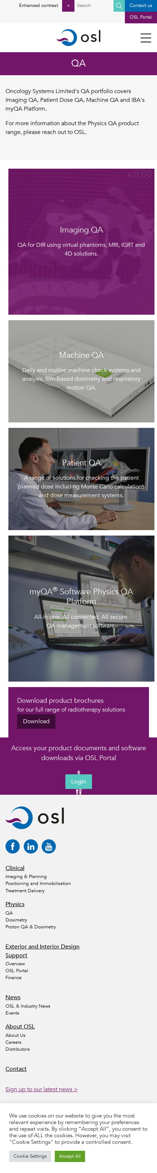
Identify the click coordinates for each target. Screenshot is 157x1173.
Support (16, 955)
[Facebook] (12, 846)
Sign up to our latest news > (41, 1089)
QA (9, 913)
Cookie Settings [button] (30, 1156)
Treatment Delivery (25, 891)
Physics (14, 904)
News (12, 997)
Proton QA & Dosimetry (30, 927)
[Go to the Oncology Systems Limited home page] (78, 37)
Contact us (141, 5)
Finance (13, 977)
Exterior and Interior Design (42, 947)
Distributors (17, 1049)
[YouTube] (49, 846)
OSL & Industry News (27, 1006)
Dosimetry (16, 920)
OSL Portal (141, 17)
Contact (16, 1069)
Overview (15, 964)
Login (78, 782)
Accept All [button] (70, 1156)
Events (12, 1013)
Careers (13, 1042)
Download (36, 721)
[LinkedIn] (31, 846)
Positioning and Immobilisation (38, 883)
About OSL (20, 1027)
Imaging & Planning (26, 876)
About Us (15, 1035)
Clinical (14, 868)
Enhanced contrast (44, 5)
